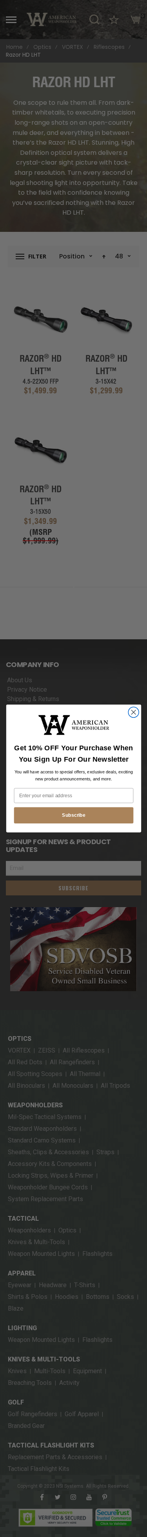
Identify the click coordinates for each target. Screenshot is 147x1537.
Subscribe (73, 815)
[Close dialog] (133, 712)
